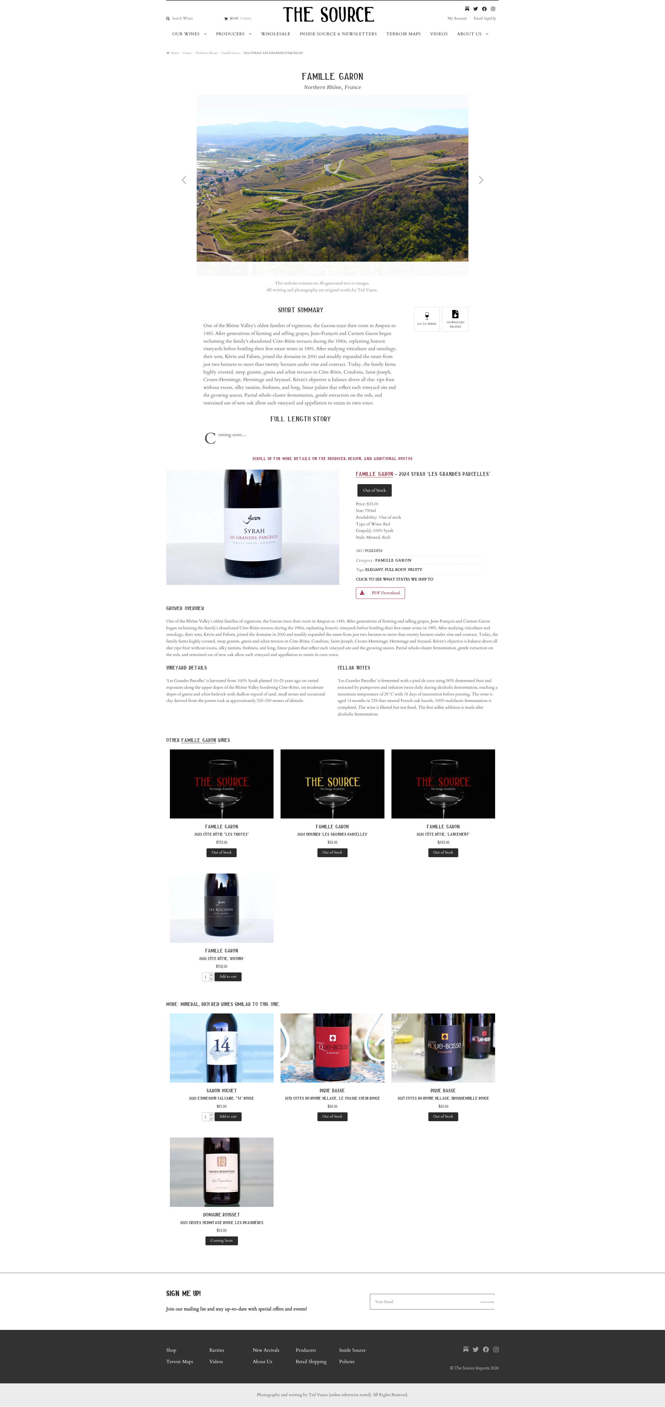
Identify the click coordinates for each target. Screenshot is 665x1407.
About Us (469, 34)
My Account (457, 18)
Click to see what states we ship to (394, 579)
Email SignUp (485, 18)
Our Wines (186, 34)
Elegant (374, 569)
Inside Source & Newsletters (338, 34)
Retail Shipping (311, 1361)
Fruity (415, 569)
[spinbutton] (205, 977)
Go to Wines (426, 324)
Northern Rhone (206, 53)
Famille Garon (230, 53)
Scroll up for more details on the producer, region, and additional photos (332, 458)
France (187, 53)
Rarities (216, 1350)
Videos (439, 34)
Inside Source (352, 1350)
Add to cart (228, 976)
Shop (171, 1350)
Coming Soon (221, 1240)
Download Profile (455, 324)
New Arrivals (266, 1350)
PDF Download (386, 593)
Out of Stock (374, 490)
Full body (395, 569)
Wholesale (275, 34)
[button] (211, 975)
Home (175, 53)
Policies (346, 1361)
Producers (230, 34)
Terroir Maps (403, 34)
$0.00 (240, 18)
